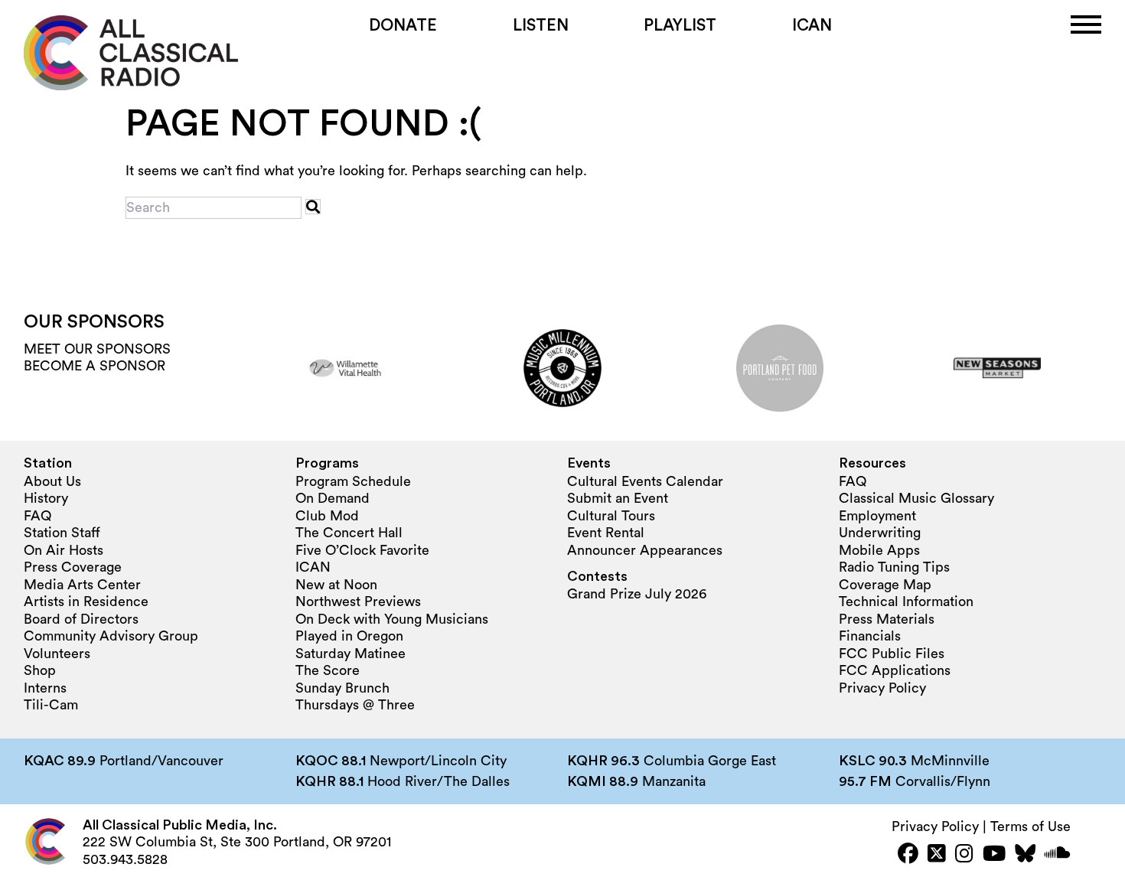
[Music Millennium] (562, 368)
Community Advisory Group (111, 636)
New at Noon (336, 585)
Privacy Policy (882, 688)
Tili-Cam (51, 705)
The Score (327, 670)
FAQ (37, 516)
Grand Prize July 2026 (636, 594)
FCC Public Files (891, 653)
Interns (45, 688)
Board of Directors (81, 619)
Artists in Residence (86, 601)
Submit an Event (617, 498)
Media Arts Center (82, 585)
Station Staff (62, 533)
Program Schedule (353, 481)
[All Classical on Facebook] (908, 855)
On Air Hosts (63, 550)
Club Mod (327, 516)
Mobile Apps (879, 550)
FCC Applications (895, 670)
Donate (403, 26)
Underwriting (880, 533)
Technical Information (906, 601)
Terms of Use (1030, 826)
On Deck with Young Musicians (391, 619)
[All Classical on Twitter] (937, 855)
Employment (877, 516)
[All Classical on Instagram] (964, 855)
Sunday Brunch (342, 688)
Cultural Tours (611, 516)
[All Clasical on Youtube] (994, 855)
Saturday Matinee (350, 653)
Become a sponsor (94, 366)
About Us (52, 481)
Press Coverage (73, 567)
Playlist (680, 26)
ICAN (812, 26)
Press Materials (886, 619)
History (46, 498)
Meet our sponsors (97, 349)
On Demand (332, 498)
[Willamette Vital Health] (345, 368)
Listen (541, 26)
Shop (40, 670)
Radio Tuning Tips (894, 567)
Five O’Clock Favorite (362, 550)
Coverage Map (885, 585)
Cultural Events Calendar (645, 481)
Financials (870, 636)
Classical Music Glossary (916, 498)
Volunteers (57, 653)
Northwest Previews (358, 601)
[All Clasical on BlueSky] (1025, 855)
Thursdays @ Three (355, 705)
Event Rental (605, 533)
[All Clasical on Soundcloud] (1058, 855)
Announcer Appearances (644, 550)
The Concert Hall (349, 533)
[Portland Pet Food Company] (779, 368)
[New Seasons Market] (997, 368)
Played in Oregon (349, 636)
